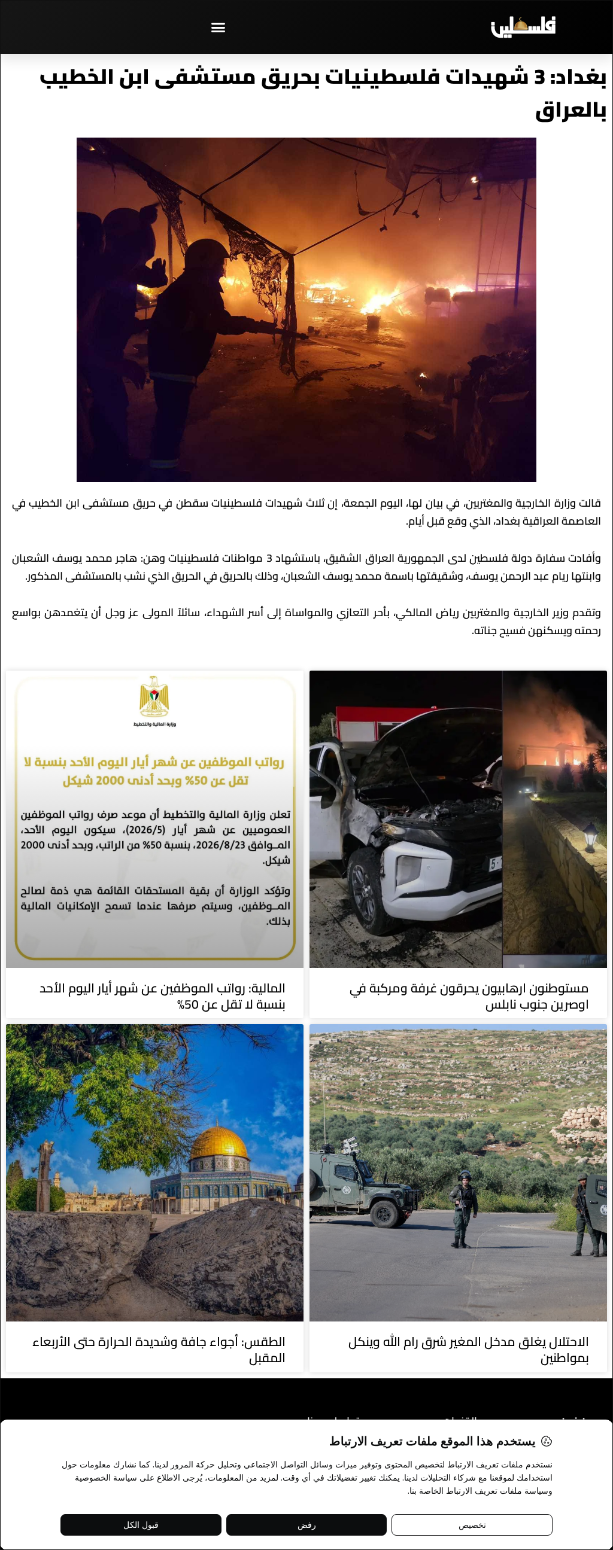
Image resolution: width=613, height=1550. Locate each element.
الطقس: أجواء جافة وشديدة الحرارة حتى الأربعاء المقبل (159, 1349)
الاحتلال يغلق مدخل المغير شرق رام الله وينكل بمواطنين (468, 1349)
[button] (218, 27)
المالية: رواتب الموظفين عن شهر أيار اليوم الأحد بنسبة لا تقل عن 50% (163, 996)
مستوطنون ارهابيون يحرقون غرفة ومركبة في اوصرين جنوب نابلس (469, 996)
